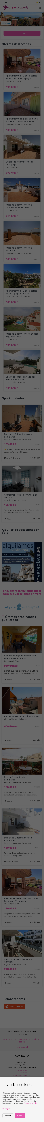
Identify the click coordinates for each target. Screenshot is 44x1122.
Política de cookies (30, 1103)
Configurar (6, 1109)
